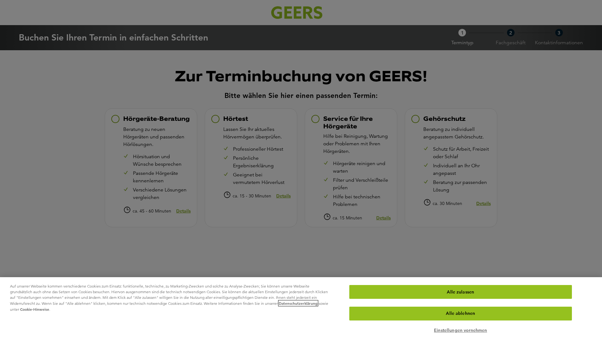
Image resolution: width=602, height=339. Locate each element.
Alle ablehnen (460, 313)
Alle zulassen (460, 292)
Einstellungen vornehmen (460, 330)
